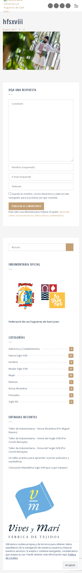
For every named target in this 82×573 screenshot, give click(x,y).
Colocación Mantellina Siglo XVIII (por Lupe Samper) (38, 467)
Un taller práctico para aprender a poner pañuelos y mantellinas (39, 459)
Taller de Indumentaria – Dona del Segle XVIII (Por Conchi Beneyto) (37, 450)
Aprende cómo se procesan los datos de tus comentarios (39, 213)
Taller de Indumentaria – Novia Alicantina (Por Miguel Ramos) (39, 430)
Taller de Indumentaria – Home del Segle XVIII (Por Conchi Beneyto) (37, 440)
